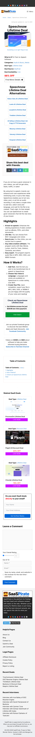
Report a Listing (8, 666)
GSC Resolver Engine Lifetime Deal (15, 679)
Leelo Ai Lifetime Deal (17, 104)
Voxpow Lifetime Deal (17, 140)
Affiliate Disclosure (9, 657)
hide (22, 367)
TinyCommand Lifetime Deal (13, 677)
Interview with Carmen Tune (13, 706)
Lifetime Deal (17, 66)
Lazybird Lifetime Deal (17, 110)
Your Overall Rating (9, 552)
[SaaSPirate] (8, 11)
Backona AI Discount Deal (12, 684)
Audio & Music (19, 62)
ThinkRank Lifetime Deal (11, 682)
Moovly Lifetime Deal (17, 129)
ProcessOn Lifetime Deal (15, 416)
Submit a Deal (8, 644)
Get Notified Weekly (17, 516)
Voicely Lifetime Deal (17, 134)
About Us (6, 635)
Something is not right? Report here (17, 50)
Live (19, 72)
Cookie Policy (7, 660)
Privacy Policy (8, 663)
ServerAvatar (17, 734)
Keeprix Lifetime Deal (10, 686)
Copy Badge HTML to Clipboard (17, 155)
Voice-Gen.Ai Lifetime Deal (17, 99)
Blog (4, 638)
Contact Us (7, 641)
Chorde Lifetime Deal (13, 480)
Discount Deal (22, 429)
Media (27, 62)
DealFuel (17, 69)
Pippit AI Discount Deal (14, 448)
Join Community (8, 647)
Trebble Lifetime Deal (18, 115)
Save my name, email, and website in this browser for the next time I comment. (18, 574)
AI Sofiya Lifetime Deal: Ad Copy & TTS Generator (18, 122)
